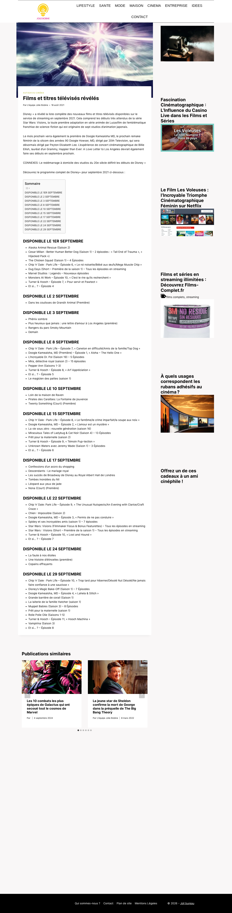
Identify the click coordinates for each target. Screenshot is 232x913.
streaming (192, 297)
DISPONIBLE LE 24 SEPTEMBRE (43, 225)
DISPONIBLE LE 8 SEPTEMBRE (42, 204)
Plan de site (124, 903)
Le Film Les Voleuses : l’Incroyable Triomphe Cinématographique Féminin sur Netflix (184, 197)
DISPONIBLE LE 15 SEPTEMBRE (43, 213)
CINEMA (154, 6)
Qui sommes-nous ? (87, 903)
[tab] (78, 730)
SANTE (105, 6)
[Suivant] (142, 694)
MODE (120, 6)
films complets (175, 297)
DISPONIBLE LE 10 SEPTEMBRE (43, 209)
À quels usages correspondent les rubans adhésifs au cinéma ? (181, 384)
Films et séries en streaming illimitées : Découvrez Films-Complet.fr (183, 282)
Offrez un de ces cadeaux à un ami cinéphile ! (179, 476)
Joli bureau (187, 903)
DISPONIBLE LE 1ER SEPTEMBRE (43, 192)
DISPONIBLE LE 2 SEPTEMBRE (42, 196)
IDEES (197, 6)
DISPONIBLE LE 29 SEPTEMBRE (43, 229)
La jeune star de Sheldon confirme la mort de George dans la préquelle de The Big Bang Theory (114, 706)
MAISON (136, 6)
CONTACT (139, 17)
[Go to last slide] (27, 694)
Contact (108, 903)
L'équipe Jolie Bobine (37, 105)
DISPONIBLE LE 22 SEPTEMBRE (43, 221)
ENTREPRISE (176, 6)
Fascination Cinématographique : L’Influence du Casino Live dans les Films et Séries (184, 110)
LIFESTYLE (86, 6)
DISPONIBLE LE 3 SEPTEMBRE (42, 200)
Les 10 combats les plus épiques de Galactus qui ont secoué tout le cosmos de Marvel (48, 706)
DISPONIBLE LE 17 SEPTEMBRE (43, 217)
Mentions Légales (146, 903)
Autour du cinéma (33, 93)
